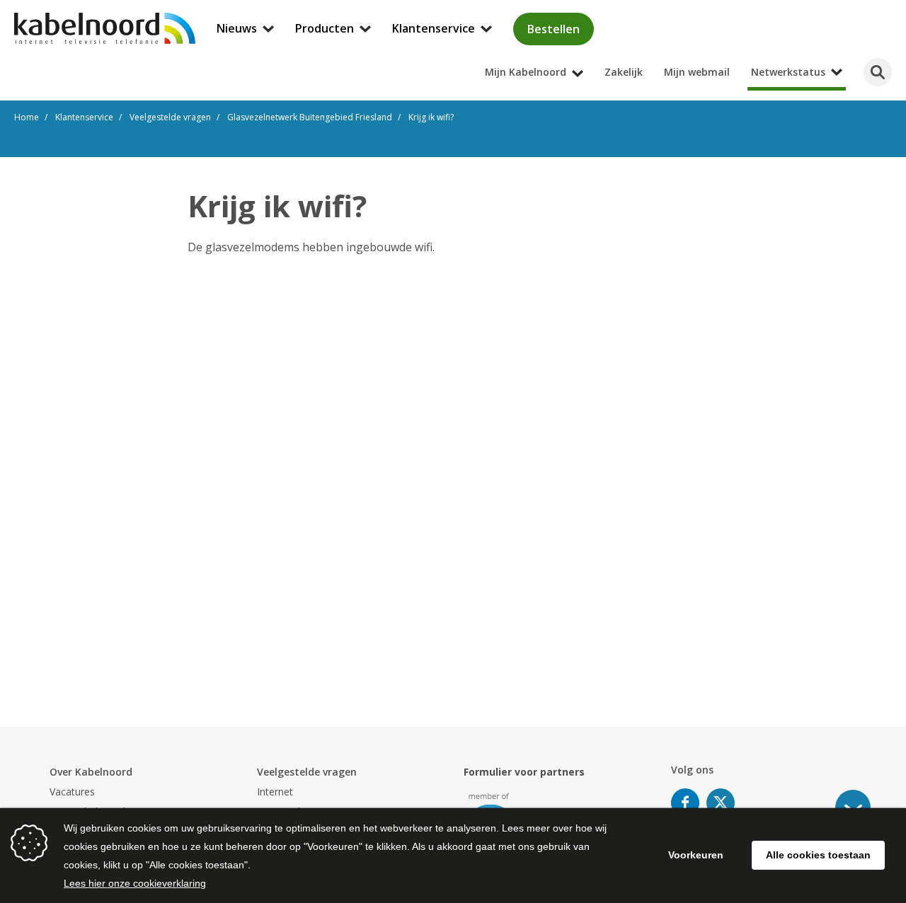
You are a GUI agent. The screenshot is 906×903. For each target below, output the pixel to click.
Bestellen (553, 29)
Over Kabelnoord (91, 771)
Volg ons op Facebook (685, 802)
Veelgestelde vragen (307, 771)
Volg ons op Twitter (720, 802)
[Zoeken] (878, 72)
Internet (275, 791)
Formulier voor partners (524, 771)
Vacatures (72, 791)
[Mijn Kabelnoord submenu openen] (902, 10)
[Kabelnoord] (104, 28)
